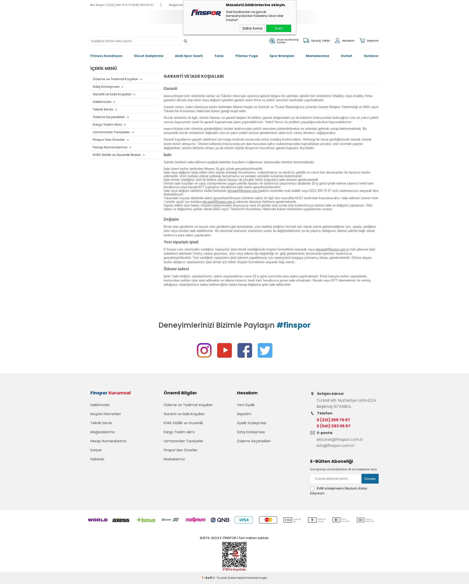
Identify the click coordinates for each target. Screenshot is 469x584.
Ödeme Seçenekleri (109, 117)
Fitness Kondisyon (106, 56)
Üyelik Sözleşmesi (251, 423)
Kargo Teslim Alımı (107, 124)
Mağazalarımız (102, 432)
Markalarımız (317, 56)
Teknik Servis (103, 109)
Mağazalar (176, 5)
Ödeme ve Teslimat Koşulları (115, 79)
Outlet (346, 56)
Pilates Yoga (246, 56)
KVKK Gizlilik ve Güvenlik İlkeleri (117, 154)
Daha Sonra (252, 28)
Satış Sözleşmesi (106, 86)
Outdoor (371, 56)
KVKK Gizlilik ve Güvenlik (183, 423)
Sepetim (244, 413)
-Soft (207, 578)
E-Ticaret (220, 578)
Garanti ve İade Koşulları (112, 94)
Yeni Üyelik (246, 404)
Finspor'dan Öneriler (109, 139)
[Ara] (185, 41)
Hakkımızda (102, 101)
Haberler (97, 459)
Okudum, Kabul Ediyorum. (338, 490)
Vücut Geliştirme (148, 56)
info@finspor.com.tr (336, 445)
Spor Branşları (281, 56)
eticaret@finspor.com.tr (243, 191)
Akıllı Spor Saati (189, 56)
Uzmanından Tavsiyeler (111, 132)
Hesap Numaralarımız (110, 147)
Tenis (219, 56)
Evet (278, 28)
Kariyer (96, 450)
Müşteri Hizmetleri (105, 413)
